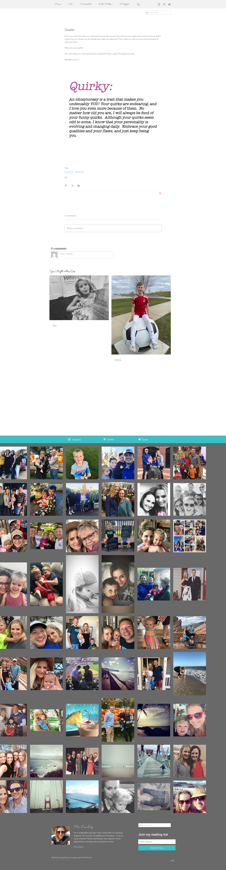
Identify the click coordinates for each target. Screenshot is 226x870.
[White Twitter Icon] (139, 439)
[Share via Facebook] (66, 185)
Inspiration (69, 172)
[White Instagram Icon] (69, 439)
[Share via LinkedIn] (78, 185)
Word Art (79, 172)
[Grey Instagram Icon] (159, 4)
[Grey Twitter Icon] (169, 4)
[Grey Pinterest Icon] (164, 4)
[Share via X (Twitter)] (72, 185)
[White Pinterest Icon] (104, 439)
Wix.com (89, 857)
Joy (66, 177)
